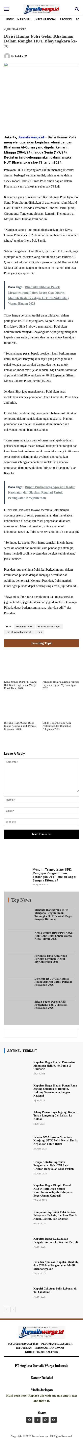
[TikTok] (37, 1420)
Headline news (24, 626)
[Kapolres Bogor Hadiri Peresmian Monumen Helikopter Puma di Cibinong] (17, 1067)
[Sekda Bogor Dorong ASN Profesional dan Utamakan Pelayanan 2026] (61, 705)
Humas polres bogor (49, 626)
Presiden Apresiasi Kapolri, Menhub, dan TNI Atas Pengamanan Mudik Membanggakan (56, 1265)
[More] (63, 855)
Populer (50, 900)
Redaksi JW (21, 56)
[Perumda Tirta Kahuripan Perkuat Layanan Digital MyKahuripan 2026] (61, 664)
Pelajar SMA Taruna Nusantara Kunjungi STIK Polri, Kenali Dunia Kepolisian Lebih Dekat (55, 1140)
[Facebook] (21, 121)
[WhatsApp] (49, 121)
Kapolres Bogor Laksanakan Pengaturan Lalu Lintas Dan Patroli (55, 1240)
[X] (30, 121)
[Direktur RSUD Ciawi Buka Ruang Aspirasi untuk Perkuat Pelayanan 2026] (22, 705)
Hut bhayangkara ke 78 (18, 632)
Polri (39, 632)
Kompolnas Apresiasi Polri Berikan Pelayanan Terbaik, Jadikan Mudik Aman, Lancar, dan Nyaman (55, 1215)
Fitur (38, 900)
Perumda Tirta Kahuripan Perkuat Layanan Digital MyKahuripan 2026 (61, 685)
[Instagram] (29, 1420)
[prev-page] (6, 1309)
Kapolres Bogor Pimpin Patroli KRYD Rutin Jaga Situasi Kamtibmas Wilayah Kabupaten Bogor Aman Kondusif (53, 1190)
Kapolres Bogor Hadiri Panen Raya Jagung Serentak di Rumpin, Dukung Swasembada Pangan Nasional (55, 1090)
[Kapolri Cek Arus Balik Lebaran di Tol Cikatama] (17, 1292)
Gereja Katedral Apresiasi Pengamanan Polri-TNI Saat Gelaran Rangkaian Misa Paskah (53, 1165)
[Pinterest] (39, 121)
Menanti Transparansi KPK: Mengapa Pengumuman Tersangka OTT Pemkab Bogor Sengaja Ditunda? (55, 875)
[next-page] (13, 1309)
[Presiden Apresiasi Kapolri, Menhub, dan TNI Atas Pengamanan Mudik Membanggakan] (17, 1267)
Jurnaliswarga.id (31, 137)
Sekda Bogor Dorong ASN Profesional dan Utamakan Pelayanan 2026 (57, 726)
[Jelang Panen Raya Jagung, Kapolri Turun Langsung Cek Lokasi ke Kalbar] (17, 1117)
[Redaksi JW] (7, 56)
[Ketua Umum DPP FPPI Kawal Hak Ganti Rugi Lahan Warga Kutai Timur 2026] (22, 664)
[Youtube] (54, 1420)
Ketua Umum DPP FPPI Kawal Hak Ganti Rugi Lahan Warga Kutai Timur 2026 (20, 685)
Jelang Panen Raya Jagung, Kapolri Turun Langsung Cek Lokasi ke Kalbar (55, 1116)
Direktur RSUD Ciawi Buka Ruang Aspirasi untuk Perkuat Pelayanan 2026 (20, 726)
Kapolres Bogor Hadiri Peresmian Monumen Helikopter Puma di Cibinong (54, 1066)
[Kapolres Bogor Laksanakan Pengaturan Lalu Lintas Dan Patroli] (17, 1242)
